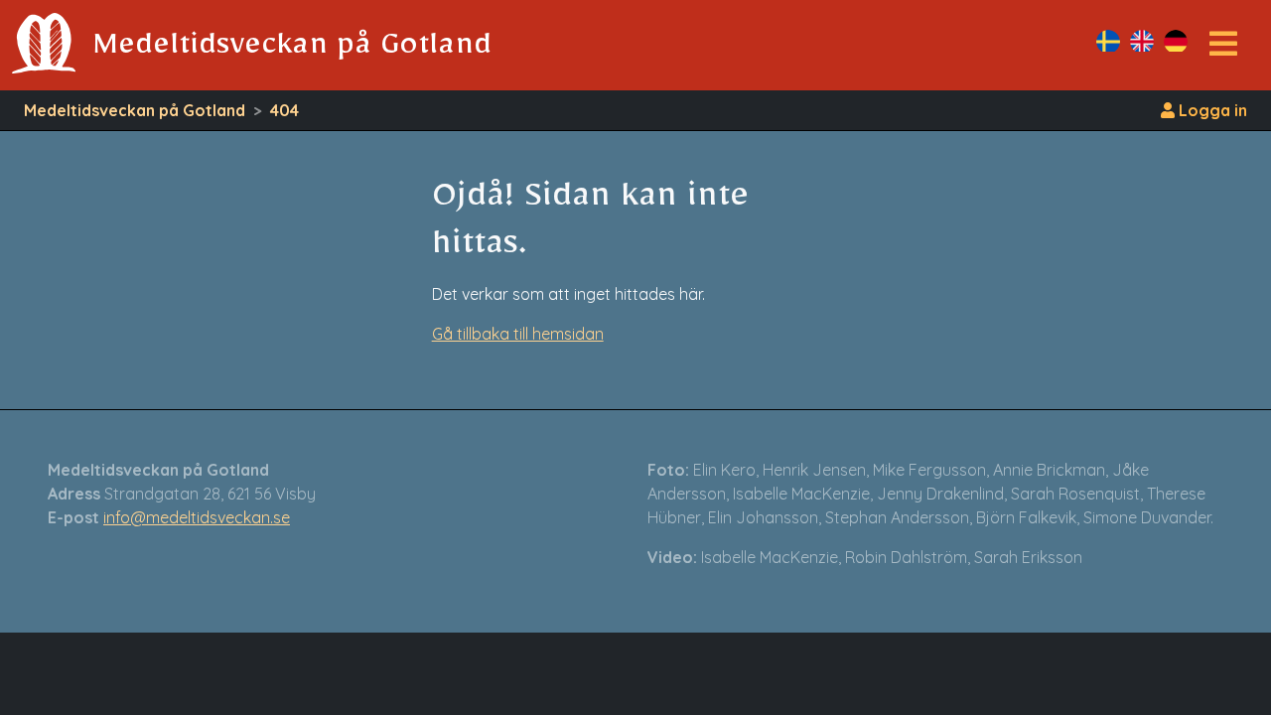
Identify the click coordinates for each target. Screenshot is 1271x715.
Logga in (1211, 110)
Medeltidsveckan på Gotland (134, 110)
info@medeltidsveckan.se (196, 517)
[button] (1223, 50)
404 (284, 110)
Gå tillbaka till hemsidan (518, 334)
